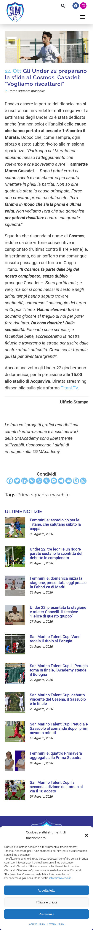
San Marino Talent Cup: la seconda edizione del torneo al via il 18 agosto (56, 786)
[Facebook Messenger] (54, 481)
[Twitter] (17, 481)
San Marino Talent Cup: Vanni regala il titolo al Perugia (56, 638)
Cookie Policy (37, 923)
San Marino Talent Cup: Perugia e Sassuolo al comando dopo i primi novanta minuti (59, 728)
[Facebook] (75, 5)
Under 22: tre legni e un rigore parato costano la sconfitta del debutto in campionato (56, 553)
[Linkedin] (24, 481)
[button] (86, 835)
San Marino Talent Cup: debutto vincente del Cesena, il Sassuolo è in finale (58, 699)
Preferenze (46, 914)
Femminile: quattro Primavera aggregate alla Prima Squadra (56, 755)
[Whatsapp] (39, 481)
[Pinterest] (32, 481)
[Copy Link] (46, 481)
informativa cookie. (60, 878)
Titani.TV (69, 387)
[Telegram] (61, 481)
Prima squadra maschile (26, 91)
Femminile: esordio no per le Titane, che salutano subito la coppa (55, 524)
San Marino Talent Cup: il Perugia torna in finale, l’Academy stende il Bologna (59, 670)
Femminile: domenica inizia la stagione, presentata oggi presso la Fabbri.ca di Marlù (58, 582)
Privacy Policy (55, 923)
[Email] (68, 481)
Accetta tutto (46, 890)
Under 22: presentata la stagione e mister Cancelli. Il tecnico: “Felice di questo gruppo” (58, 611)
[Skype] (76, 481)
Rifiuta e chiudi (46, 902)
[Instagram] (83, 5)
